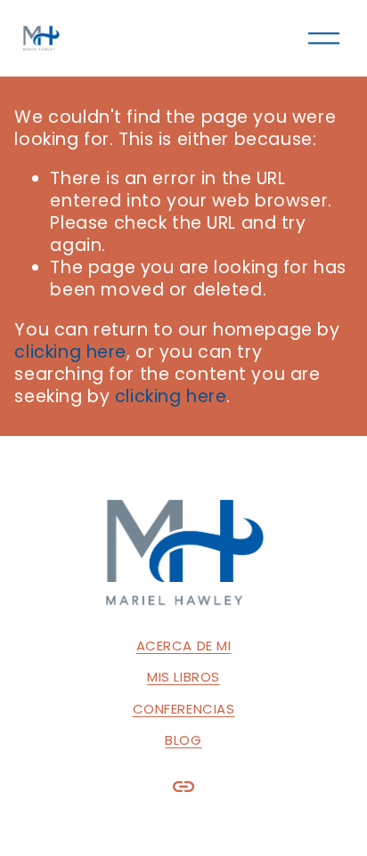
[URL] (183, 786)
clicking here (70, 352)
